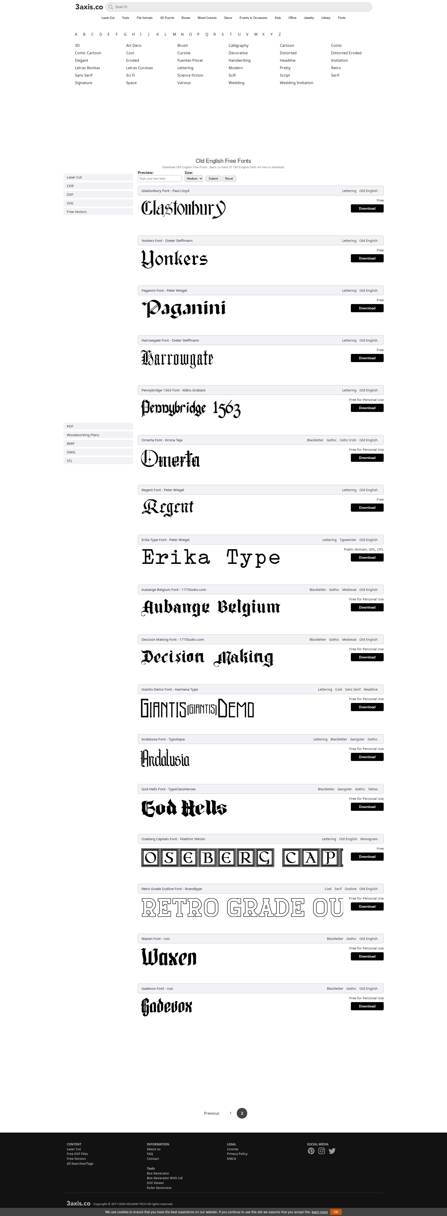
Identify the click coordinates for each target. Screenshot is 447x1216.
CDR (70, 185)
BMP (70, 443)
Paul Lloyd (181, 190)
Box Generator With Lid (165, 1178)
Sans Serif (83, 75)
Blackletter (315, 440)
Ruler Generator (159, 1188)
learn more (320, 1211)
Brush (182, 45)
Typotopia (177, 739)
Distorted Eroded (346, 52)
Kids (278, 17)
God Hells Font (153, 789)
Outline (350, 889)
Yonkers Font (152, 240)
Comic (336, 45)
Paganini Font (153, 290)
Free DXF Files (77, 1154)
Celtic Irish (348, 440)
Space (131, 82)
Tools (125, 17)
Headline (287, 60)
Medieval (349, 589)
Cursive (183, 52)
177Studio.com (194, 589)
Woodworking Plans (83, 434)
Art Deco (134, 45)
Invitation (339, 60)
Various (184, 82)
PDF (70, 426)
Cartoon (287, 45)
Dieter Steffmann (179, 240)
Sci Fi (130, 75)
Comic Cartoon (88, 52)
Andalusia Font (154, 739)
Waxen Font (151, 938)
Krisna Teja (173, 440)
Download (367, 208)
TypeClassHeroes (182, 789)
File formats (145, 17)
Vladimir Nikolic (192, 838)
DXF (70, 194)
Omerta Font (152, 440)
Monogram (369, 839)
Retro (336, 67)
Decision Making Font (159, 639)
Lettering (185, 67)
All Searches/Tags (80, 1163)
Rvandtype (193, 888)
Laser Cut (108, 17)
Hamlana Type (186, 689)
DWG (71, 452)
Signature (83, 82)
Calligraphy (238, 45)
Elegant (81, 60)
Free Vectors (77, 211)
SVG (70, 203)
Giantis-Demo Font (157, 689)
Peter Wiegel (177, 290)
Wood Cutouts (207, 17)
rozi (167, 938)
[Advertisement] (223, 122)
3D (77, 45)
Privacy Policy (237, 1154)
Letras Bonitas (87, 67)
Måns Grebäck (194, 390)
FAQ (150, 1154)
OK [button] (336, 1211)
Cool (130, 52)
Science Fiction (190, 75)
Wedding (236, 82)
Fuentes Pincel (190, 60)
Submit (213, 178)
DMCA (231, 1159)
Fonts (342, 17)
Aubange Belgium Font (160, 589)
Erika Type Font (154, 539)
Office (292, 17)
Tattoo (373, 789)
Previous (212, 1113)
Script (285, 75)
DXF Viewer (155, 1183)
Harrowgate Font (155, 340)
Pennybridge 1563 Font (160, 390)
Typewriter (348, 540)
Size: (189, 172)
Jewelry (309, 17)
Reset (229, 178)
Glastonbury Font (155, 190)
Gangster (357, 739)
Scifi (232, 75)
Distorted (288, 52)
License (232, 1149)
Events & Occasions (254, 17)
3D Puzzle (167, 17)
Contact (153, 1159)
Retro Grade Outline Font (162, 888)
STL (69, 460)
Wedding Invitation (296, 82)
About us (153, 1149)
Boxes (186, 17)
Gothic (332, 440)
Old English (368, 190)
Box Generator (158, 1173)
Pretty (285, 67)
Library (326, 17)
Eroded (132, 60)
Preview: (146, 172)
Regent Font (151, 489)
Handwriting (240, 60)
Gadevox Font (153, 988)
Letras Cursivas (139, 67)
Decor (228, 17)
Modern (236, 67)
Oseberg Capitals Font (159, 838)
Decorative (238, 52)
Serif (335, 75)
